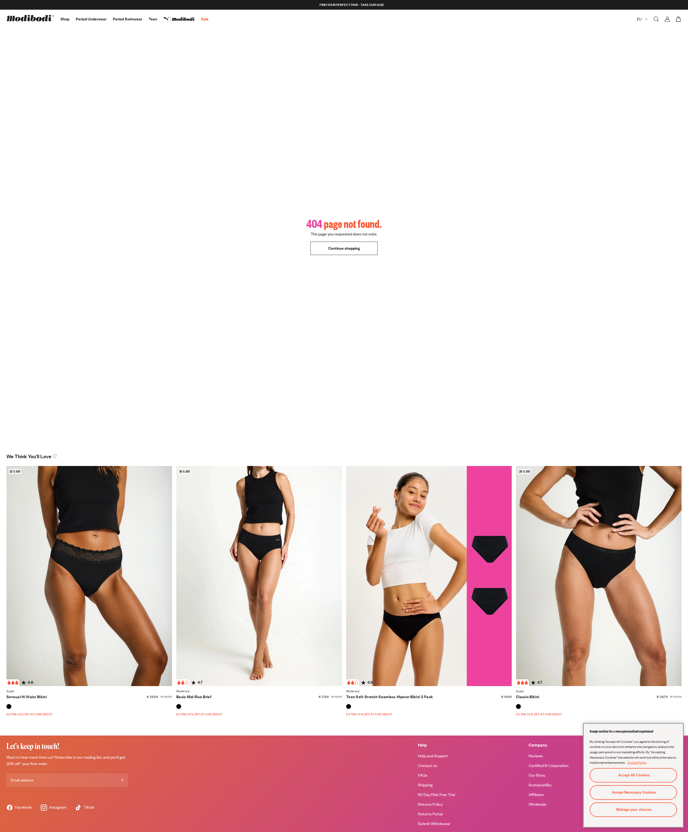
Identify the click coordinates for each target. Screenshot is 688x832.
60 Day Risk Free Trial (436, 794)
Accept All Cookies (634, 775)
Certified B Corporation (548, 765)
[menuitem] (182, 19)
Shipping (425, 784)
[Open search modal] (656, 19)
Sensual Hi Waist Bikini (26, 696)
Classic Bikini (527, 696)
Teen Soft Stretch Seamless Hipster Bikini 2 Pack (389, 696)
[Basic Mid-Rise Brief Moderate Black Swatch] (178, 706)
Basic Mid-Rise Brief (194, 696)
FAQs (422, 775)
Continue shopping (344, 248)
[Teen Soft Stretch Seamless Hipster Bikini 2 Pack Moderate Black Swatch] (348, 706)
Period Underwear (91, 19)
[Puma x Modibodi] (182, 19)
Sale (205, 19)
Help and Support (433, 755)
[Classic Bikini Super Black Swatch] (518, 706)
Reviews (536, 755)
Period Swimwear (127, 19)
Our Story (537, 775)
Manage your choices (634, 810)
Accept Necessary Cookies (634, 792)
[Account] (667, 19)
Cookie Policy (637, 762)
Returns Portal (430, 813)
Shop (64, 19)
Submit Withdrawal (434, 823)
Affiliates (536, 794)
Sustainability (540, 784)
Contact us (427, 765)
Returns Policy (430, 804)
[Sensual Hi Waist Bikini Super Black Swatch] (8, 706)
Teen (153, 19)
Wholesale (537, 804)
